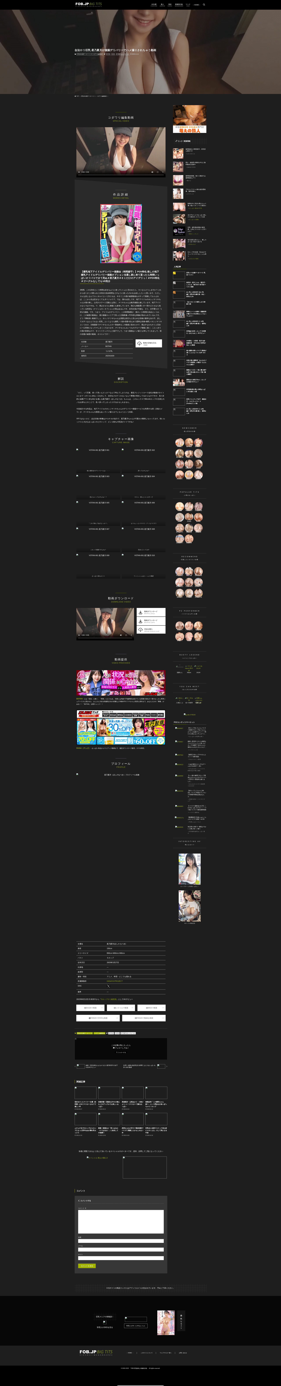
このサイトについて (147, 1353)
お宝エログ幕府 (193, 258)
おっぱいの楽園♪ (194, 219)
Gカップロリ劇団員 (108, 999)
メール (80, 1246)
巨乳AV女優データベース (84, 54)
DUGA (113, 54)
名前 (79, 1237)
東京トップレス (193, 234)
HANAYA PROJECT (115, 981)
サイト (80, 1254)
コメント (82, 1208)
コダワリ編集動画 (98, 54)
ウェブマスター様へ (166, 1353)
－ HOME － (129, 1353)
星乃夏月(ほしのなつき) (122, 54)
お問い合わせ (183, 1353)
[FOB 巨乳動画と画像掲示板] (89, 5)
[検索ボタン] (204, 5)
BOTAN (108, 54)
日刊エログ (192, 244)
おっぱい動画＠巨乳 (195, 208)
